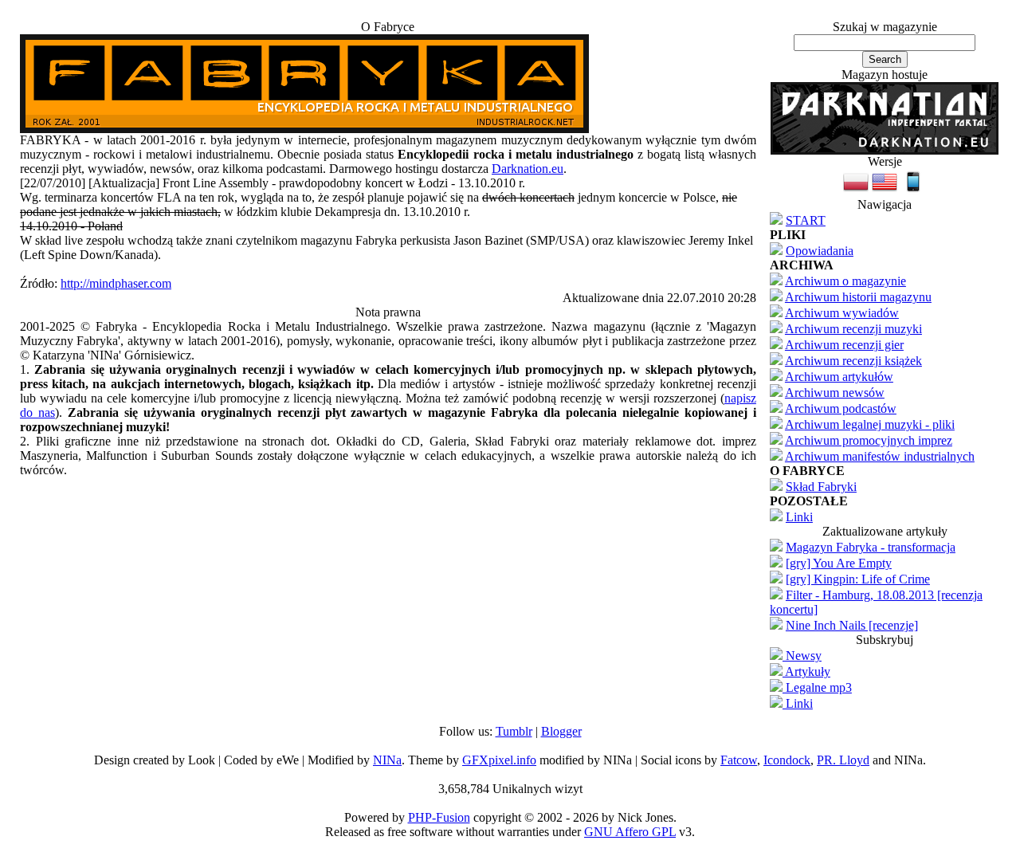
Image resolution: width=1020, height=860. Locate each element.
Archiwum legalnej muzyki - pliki (870, 424)
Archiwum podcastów (840, 408)
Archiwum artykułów (839, 376)
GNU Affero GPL (630, 831)
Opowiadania (819, 250)
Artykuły (806, 671)
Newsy (802, 655)
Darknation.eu (527, 168)
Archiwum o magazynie (845, 281)
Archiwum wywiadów (842, 313)
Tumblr (514, 731)
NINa (387, 760)
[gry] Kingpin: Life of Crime (858, 579)
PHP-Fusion (439, 817)
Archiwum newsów (835, 392)
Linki (799, 517)
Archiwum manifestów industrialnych (880, 456)
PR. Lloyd (843, 760)
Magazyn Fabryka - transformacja (870, 547)
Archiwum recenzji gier (844, 344)
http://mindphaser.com (116, 283)
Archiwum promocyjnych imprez (868, 440)
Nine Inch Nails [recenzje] (852, 625)
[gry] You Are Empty (839, 563)
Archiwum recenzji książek (853, 360)
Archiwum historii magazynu (858, 297)
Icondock (786, 760)
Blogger (561, 731)
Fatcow (738, 760)
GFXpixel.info (499, 760)
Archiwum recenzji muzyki (853, 329)
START (806, 220)
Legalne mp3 (817, 687)
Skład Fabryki (821, 486)
